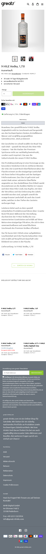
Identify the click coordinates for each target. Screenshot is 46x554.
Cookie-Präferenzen (11, 485)
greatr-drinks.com (25, 547)
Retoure (6, 466)
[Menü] (42, 3)
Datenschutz (8, 475)
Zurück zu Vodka (25, 265)
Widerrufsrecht (9, 461)
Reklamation (8, 471)
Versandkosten (16, 73)
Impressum (7, 480)
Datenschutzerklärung (9, 396)
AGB (5, 452)
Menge (4, 90)
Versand (6, 456)
